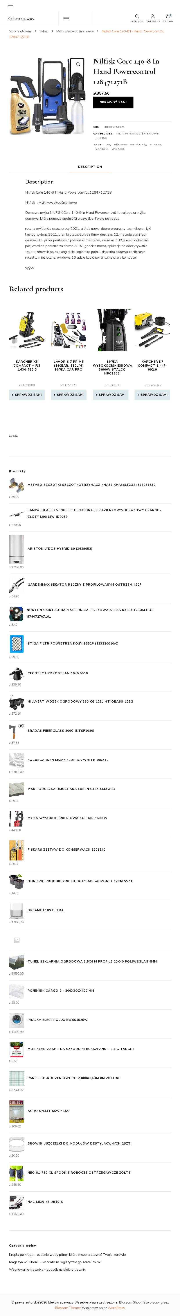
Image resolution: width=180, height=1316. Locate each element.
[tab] (90, 166)
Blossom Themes (68, 1308)
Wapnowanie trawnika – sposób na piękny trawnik (47, 1269)
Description (90, 167)
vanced (101, 149)
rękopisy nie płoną (130, 144)
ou (108, 144)
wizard (118, 149)
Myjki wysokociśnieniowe (137, 133)
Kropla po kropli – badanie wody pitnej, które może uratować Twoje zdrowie (67, 1254)
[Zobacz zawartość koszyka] (167, 17)
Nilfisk (101, 138)
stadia (155, 144)
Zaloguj (153, 21)
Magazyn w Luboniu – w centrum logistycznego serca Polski (55, 1262)
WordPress (116, 1308)
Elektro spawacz (21, 18)
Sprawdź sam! (113, 102)
